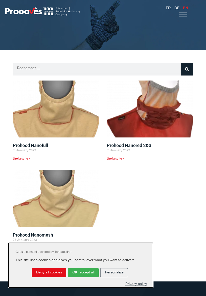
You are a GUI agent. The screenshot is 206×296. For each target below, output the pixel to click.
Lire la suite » (21, 158)
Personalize (114, 272)
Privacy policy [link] (136, 284)
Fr (168, 8)
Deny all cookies (49, 272)
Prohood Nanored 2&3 (129, 145)
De (177, 8)
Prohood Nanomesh (33, 235)
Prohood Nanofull (30, 145)
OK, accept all (83, 272)
